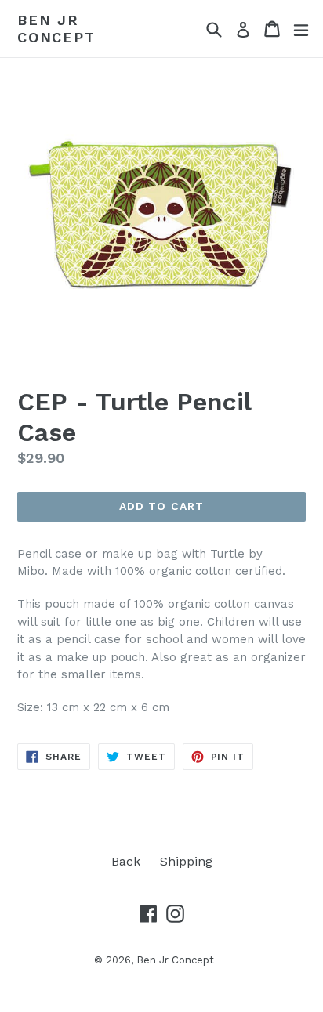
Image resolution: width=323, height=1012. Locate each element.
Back (125, 861)
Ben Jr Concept (56, 28)
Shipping (186, 861)
